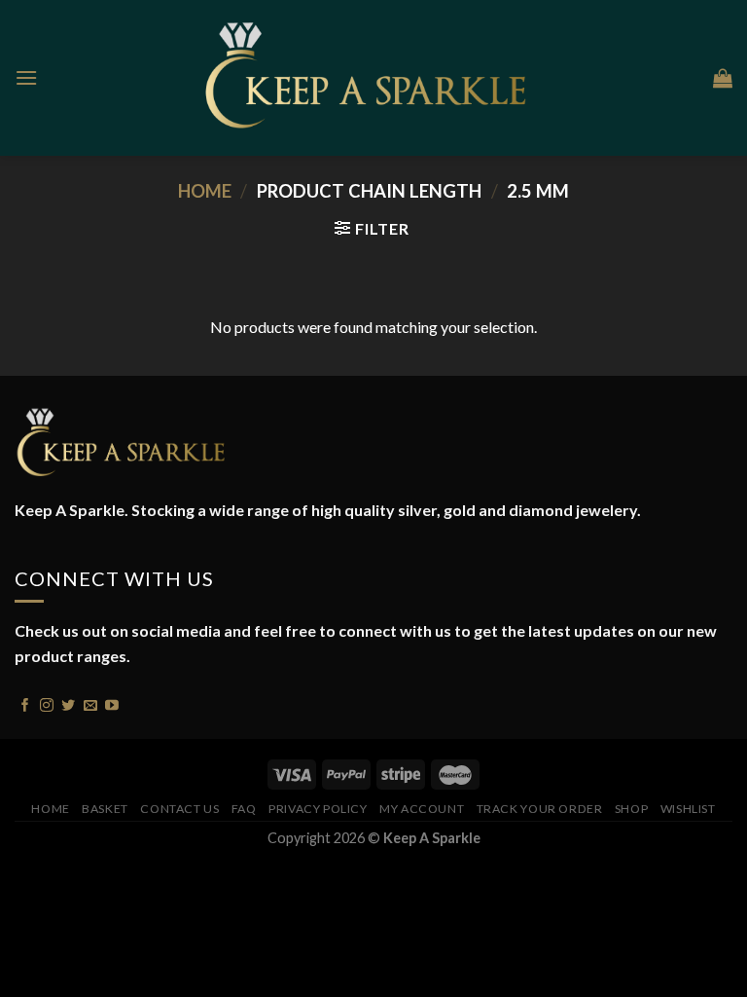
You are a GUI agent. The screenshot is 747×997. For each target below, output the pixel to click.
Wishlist (688, 808)
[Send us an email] (90, 703)
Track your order (540, 808)
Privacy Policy (318, 808)
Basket (105, 808)
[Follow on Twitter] (68, 703)
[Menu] (26, 77)
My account (421, 808)
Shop (631, 808)
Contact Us (179, 808)
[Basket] (722, 77)
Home (204, 191)
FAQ (244, 808)
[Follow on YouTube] (112, 703)
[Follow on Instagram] (46, 703)
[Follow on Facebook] (25, 703)
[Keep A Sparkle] (374, 77)
